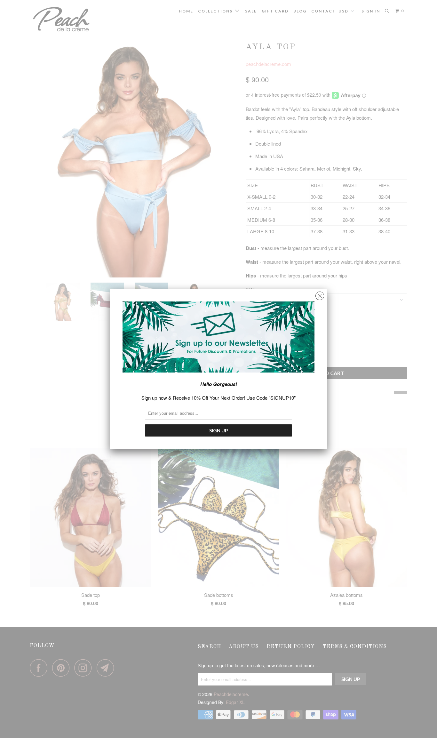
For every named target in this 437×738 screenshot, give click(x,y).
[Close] (319, 294)
